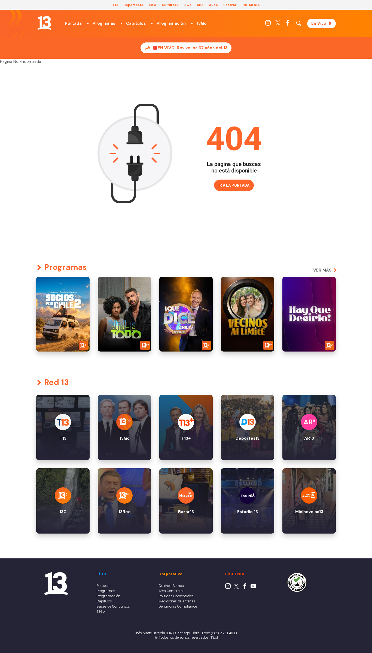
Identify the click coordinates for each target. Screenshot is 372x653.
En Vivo (318, 23)
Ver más (322, 270)
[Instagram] (268, 24)
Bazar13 (229, 5)
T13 (115, 5)
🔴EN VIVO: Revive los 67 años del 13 (190, 48)
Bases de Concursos (113, 606)
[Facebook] (287, 24)
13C (200, 5)
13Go (187, 5)
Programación (171, 23)
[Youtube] (253, 587)
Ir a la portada (233, 185)
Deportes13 (133, 5)
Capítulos (136, 23)
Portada (73, 23)
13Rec (213, 5)
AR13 (152, 5)
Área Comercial (171, 591)
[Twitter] (277, 24)
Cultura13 (170, 5)
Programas (104, 23)
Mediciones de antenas (177, 601)
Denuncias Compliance (177, 606)
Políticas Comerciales (176, 596)
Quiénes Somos (171, 585)
